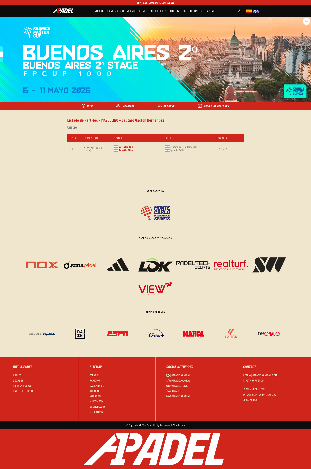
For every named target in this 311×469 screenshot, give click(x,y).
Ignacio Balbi (177, 150)
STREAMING (207, 10)
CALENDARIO (128, 10)
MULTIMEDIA (172, 10)
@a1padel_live (178, 385)
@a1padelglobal (179, 375)
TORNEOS (143, 10)
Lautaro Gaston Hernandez (184, 146)
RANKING (112, 10)
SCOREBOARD (190, 10)
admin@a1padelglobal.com (260, 375)
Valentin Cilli (126, 146)
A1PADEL (99, 10)
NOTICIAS (157, 10)
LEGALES (18, 380)
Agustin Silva (126, 150)
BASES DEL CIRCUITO (25, 391)
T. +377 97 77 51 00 (253, 380)
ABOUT (17, 375)
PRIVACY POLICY (22, 385)
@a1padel (175, 391)
